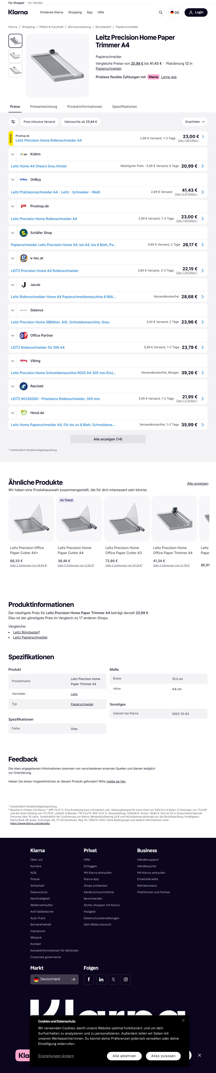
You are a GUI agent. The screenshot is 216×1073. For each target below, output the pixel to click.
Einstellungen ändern (56, 1056)
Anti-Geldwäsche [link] (42, 911)
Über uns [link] (36, 859)
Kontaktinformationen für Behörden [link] (54, 950)
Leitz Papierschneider (30, 637)
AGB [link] (33, 873)
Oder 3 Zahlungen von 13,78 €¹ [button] (171, 565)
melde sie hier (116, 781)
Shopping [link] (28, 27)
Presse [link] (35, 879)
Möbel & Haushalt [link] (51, 27)
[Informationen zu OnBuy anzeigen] (12, 179)
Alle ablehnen (124, 1056)
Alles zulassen (163, 1056)
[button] (175, 12)
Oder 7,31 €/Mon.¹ (186, 400)
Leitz (74, 694)
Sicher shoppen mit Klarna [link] (102, 905)
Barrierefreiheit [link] (40, 924)
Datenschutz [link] (39, 892)
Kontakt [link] (35, 944)
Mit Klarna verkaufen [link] (151, 873)
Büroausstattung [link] (79, 27)
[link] (89, 979)
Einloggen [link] (90, 866)
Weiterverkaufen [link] (41, 905)
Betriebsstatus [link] (147, 885)
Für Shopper (16, 3)
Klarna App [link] (91, 879)
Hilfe (100, 12)
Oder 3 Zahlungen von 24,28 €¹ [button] (123, 565)
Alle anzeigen (197, 483)
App (89, 12)
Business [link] (147, 850)
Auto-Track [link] (37, 918)
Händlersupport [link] (148, 859)
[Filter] (13, 121)
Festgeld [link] (89, 911)
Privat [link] (90, 850)
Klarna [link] (12, 27)
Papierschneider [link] (127, 27)
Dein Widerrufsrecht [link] (97, 924)
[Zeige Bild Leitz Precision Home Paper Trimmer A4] (15, 41)
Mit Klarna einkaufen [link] (98, 873)
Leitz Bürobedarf (26, 632)
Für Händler (35, 3)
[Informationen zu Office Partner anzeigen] (12, 335)
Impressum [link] (38, 931)
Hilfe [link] (87, 859)
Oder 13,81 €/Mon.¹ (186, 194)
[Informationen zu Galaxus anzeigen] (12, 310)
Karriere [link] (35, 866)
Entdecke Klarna (51, 12)
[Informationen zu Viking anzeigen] (12, 361)
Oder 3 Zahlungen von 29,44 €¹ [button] (28, 565)
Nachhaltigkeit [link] (40, 898)
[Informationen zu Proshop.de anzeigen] (12, 206)
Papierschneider (109, 68)
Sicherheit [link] (37, 885)
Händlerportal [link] (146, 866)
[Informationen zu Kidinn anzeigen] (12, 154)
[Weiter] (201, 531)
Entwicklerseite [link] (147, 879)
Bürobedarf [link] (103, 27)
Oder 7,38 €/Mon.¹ (186, 272)
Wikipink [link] (36, 937)
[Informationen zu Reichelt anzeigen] (12, 386)
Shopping (75, 12)
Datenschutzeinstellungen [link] (101, 918)
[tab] (15, 106)
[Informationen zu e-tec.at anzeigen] (12, 258)
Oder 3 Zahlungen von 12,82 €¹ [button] (76, 565)
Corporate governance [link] (45, 957)
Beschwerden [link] (93, 898)
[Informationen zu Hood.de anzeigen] (12, 413)
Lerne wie (169, 77)
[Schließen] (183, 1020)
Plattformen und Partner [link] (153, 892)
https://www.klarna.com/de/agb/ (30, 823)
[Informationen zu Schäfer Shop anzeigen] (12, 233)
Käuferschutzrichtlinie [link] (99, 892)
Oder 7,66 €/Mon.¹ (188, 140)
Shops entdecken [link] (96, 885)
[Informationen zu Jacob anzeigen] (12, 285)
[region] (109, 1041)
